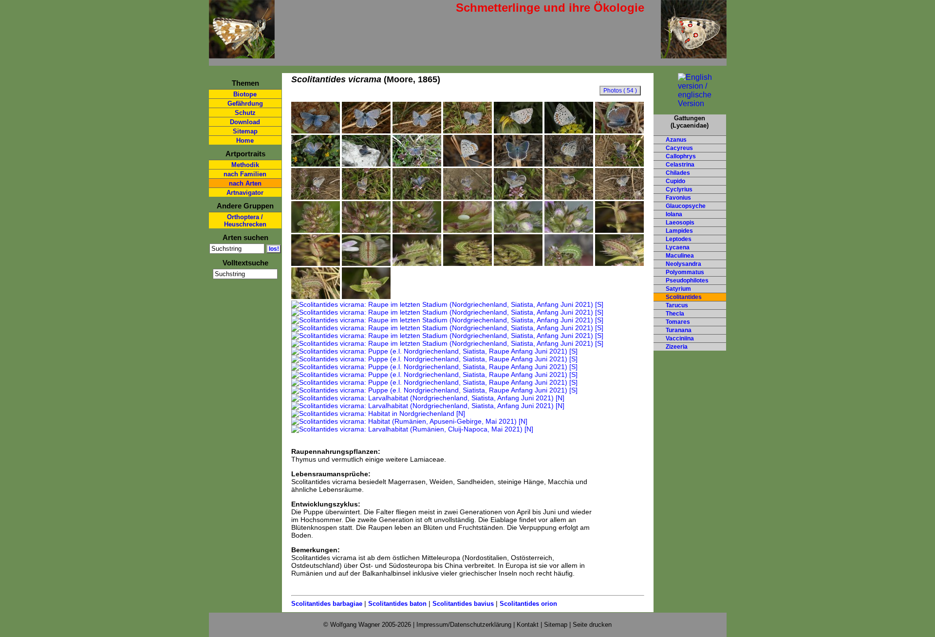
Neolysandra (683, 264)
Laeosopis (680, 222)
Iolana (674, 214)
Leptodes (679, 239)
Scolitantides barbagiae (326, 603)
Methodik (245, 165)
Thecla (675, 313)
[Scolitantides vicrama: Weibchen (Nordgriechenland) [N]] (315, 164)
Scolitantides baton (397, 603)
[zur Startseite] (242, 54)
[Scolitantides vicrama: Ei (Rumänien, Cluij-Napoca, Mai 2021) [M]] (315, 230)
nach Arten (245, 183)
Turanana (679, 330)
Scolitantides (684, 297)
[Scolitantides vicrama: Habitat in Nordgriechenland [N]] (378, 413)
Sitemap (245, 131)
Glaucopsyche (686, 206)
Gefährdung (245, 103)
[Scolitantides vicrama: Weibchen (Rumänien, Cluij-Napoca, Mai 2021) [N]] (619, 164)
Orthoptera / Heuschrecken (245, 220)
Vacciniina (680, 338)
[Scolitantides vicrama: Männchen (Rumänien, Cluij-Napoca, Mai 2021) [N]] (366, 131)
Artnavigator (244, 192)
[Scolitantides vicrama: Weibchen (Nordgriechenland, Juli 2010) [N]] (619, 131)
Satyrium (678, 288)
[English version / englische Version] (690, 103)
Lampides (679, 230)
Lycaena (678, 247)
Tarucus (677, 305)
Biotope (245, 94)
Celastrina (680, 164)
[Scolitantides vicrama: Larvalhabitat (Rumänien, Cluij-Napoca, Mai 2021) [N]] (412, 429)
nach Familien (245, 174)
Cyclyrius (679, 189)
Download (245, 122)
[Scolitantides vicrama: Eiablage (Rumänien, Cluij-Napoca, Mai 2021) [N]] (568, 197)
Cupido (675, 181)
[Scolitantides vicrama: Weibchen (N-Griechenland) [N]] (417, 164)
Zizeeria (677, 346)
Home (245, 140)
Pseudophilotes (687, 280)
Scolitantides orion (528, 603)
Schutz (245, 112)
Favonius (678, 197)
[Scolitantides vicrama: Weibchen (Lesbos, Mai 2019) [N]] (518, 164)
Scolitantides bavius (463, 603)
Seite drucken (592, 624)
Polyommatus (685, 272)
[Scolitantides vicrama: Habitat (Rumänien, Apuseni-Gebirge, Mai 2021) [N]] (409, 421)
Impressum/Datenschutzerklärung (463, 624)
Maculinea (680, 255)
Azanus (676, 139)
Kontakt (528, 624)
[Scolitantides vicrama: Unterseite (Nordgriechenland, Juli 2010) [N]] (467, 164)
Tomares (678, 321)
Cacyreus (679, 148)
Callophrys (681, 156)
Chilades (678, 172)
